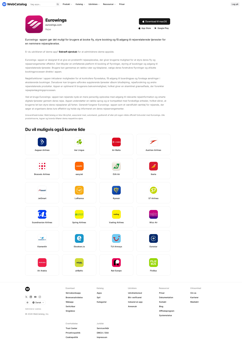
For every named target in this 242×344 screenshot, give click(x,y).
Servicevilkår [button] (103, 328)
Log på (235, 4)
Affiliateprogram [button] (166, 311)
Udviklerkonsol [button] (135, 293)
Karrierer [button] (194, 297)
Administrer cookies (33, 309)
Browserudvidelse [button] (74, 297)
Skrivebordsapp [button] (73, 293)
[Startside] (14, 4)
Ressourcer (108, 4)
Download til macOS (156, 21)
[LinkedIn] (31, 297)
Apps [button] (99, 293)
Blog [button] (161, 306)
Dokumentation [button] (166, 297)
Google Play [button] (163, 28)
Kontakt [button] (162, 302)
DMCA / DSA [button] (103, 333)
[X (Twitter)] (26, 297)
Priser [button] (162, 293)
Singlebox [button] (70, 311)
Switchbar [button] (70, 306)
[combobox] (38, 302)
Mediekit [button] (194, 302)
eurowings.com (53, 24)
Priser (122, 4)
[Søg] (58, 4)
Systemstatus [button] (165, 315)
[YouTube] (35, 297)
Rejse (48, 29)
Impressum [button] (102, 337)
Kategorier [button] (102, 302)
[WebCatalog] (27, 289)
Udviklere (93, 4)
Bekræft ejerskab (68, 51)
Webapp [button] (70, 302)
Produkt (66, 4)
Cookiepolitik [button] (72, 337)
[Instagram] (40, 297)
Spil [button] (98, 297)
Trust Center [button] (71, 328)
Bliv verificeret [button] (135, 297)
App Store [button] (146, 28)
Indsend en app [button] (135, 302)
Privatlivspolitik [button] (73, 333)
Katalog (79, 4)
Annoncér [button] (132, 306)
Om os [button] (193, 293)
